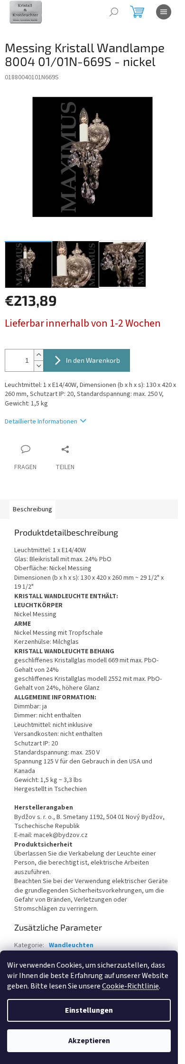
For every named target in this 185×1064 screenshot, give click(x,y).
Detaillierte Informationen (41, 421)
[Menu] (163, 11)
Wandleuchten (71, 945)
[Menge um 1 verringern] (38, 365)
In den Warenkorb (93, 360)
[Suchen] (113, 11)
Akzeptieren (89, 1041)
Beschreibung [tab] (32, 509)
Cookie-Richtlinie (130, 986)
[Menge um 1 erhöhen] (38, 354)
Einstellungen (89, 1010)
